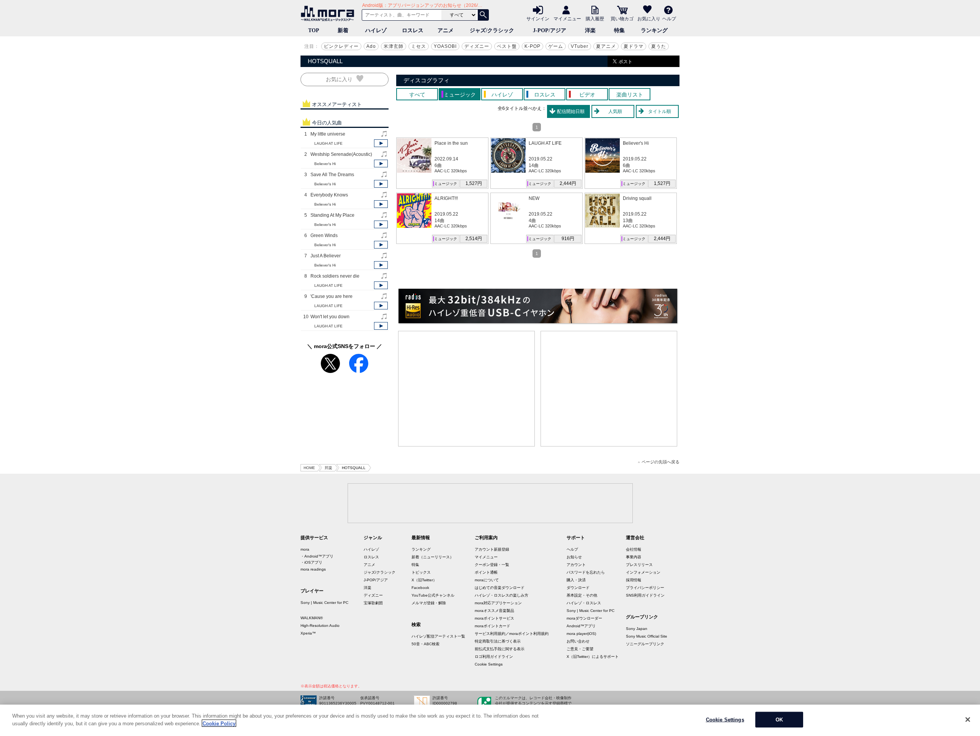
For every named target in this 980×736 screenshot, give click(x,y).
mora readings (313, 569)
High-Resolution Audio (320, 625)
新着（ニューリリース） (433, 557)
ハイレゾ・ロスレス (584, 603)
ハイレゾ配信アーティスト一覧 (438, 636)
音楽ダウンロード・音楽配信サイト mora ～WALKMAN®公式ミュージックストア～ (329, 13)
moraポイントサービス (494, 618)
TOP (313, 30)
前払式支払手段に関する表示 (499, 649)
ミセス (418, 46)
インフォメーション (643, 572)
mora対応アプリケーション (498, 603)
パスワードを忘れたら (586, 572)
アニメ (446, 30)
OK (779, 720)
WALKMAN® (312, 618)
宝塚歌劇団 (373, 603)
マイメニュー (567, 18)
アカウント (576, 565)
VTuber (579, 46)
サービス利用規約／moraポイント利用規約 (512, 633)
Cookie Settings (489, 664)
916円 (568, 238)
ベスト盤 (507, 46)
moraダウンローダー (584, 618)
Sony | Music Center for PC (324, 602)
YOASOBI (445, 46)
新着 (343, 30)
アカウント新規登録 (492, 549)
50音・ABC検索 (425, 644)
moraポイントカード (492, 626)
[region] (490, 720)
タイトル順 (659, 111)
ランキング (654, 30)
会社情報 (633, 549)
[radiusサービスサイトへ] (537, 306)
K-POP (532, 46)
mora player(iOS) (581, 633)
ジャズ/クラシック (492, 30)
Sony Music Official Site (646, 636)
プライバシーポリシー (645, 588)
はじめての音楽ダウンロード (499, 588)
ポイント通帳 (486, 572)
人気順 (615, 111)
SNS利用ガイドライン (645, 595)
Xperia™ (308, 633)
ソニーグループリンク (645, 644)
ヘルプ (669, 18)
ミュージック (445, 184)
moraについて (487, 580)
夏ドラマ (634, 46)
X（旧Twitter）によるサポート (593, 656)
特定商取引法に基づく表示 (498, 641)
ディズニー (476, 46)
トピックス (421, 572)
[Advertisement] (466, 388)
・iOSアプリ (311, 562)
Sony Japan (636, 628)
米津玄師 (393, 46)
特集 (619, 30)
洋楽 (590, 30)
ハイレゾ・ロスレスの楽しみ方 (501, 595)
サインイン (537, 18)
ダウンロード (578, 588)
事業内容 (633, 557)
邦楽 (328, 468)
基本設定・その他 (582, 595)
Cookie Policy (219, 723)
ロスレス (412, 30)
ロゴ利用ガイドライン (494, 656)
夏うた (658, 46)
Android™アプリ (581, 626)
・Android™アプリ (317, 556)
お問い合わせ (578, 641)
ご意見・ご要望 (580, 649)
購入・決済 (576, 580)
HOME (309, 468)
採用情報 (633, 580)
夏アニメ (606, 46)
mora (305, 549)
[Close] (967, 719)
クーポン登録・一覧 (492, 565)
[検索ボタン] (483, 15)
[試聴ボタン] (381, 143)
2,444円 (568, 183)
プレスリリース (639, 565)
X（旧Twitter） (424, 580)
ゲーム (555, 46)
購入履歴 (595, 18)
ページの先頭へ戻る (660, 462)
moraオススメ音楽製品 (494, 610)
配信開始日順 (571, 111)
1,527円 (474, 183)
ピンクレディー (341, 46)
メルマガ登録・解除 (429, 603)
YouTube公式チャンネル (433, 595)
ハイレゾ (376, 30)
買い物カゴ (622, 18)
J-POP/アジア (549, 30)
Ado (371, 46)
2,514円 (474, 238)
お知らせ (574, 557)
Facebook (420, 588)
